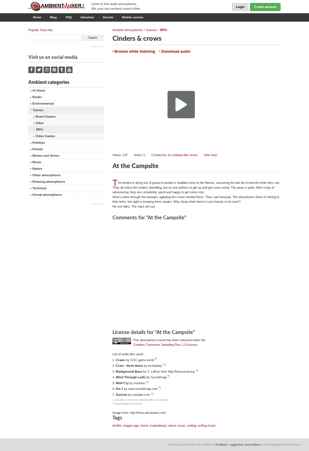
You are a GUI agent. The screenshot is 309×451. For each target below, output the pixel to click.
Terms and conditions (200, 444)
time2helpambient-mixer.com (282, 444)
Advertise (87, 17)
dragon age (131, 425)
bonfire (117, 425)
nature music (177, 425)
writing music (207, 425)
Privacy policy (176, 444)
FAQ (69, 17)
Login (240, 7)
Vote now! (210, 155)
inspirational (158, 425)
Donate (108, 17)
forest (144, 425)
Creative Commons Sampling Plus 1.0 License (165, 344)
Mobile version (132, 17)
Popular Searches (40, 30)
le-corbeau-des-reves (183, 155)
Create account (265, 7)
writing (191, 425)
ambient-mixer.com (59, 6)
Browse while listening (134, 51)
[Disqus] (196, 275)
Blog (53, 17)
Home (37, 17)
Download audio (175, 51)
